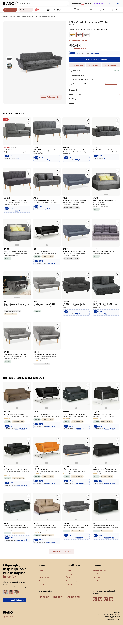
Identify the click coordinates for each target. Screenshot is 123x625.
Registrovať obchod (99, 570)
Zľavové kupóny (77, 4)
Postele (95, 9)
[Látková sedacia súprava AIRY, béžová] (86, 37)
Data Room (97, 581)
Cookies (117, 612)
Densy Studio (70, 584)
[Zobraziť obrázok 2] (9, 66)
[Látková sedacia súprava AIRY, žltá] (72, 37)
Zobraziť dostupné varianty (78, 40)
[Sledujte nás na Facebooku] (100, 599)
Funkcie (41, 584)
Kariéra (41, 574)
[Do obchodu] (39, 62)
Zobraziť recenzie (111, 84)
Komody (106, 9)
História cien (74, 90)
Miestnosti (26, 9)
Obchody (69, 574)
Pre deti (52, 9)
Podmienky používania (112, 617)
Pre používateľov (73, 565)
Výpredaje (41, 9)
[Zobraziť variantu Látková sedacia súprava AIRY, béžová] (86, 35)
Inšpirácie (88, 3)
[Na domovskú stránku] (8, 3)
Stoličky (116, 9)
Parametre (73, 103)
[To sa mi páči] (28, 119)
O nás (41, 570)
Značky (68, 570)
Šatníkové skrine (82, 9)
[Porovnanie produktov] (109, 3)
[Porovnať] (28, 123)
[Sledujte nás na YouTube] (106, 599)
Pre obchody (98, 565)
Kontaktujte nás (44, 577)
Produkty (44, 596)
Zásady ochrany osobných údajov (108, 614)
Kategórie (10, 9)
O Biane (42, 565)
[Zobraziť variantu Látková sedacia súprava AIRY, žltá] (72, 35)
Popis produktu (75, 94)
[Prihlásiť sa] (118, 3)
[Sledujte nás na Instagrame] (95, 599)
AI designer (100, 3)
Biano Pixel (97, 574)
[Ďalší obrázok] (118, 181)
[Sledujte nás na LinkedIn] (111, 599)
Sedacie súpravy (65, 9)
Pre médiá (42, 581)
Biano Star (96, 577)
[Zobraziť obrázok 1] (9, 59)
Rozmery (72, 99)
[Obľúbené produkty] (113, 3)
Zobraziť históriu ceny (76, 48)
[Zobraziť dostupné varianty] (79, 35)
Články (68, 577)
